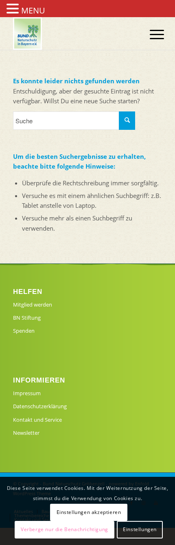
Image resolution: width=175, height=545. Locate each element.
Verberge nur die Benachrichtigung (64, 529)
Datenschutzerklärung (40, 406)
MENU (33, 10)
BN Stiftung (27, 317)
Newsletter (26, 432)
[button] (14, 9)
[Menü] (151, 34)
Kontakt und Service (37, 419)
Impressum (27, 393)
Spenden (24, 330)
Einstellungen (140, 529)
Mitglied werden (32, 304)
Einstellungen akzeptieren (89, 512)
